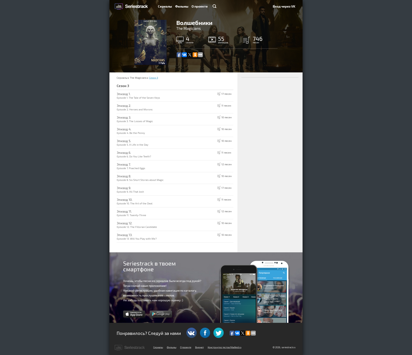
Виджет (199, 347)
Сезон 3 (153, 77)
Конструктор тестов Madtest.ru (224, 347)
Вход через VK (284, 6)
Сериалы (165, 6)
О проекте (200, 6)
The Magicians (138, 77)
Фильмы (181, 6)
